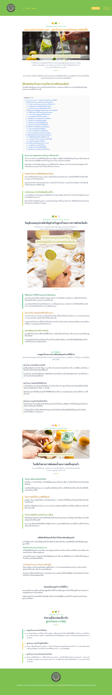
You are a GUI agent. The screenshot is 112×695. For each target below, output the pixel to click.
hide (32, 97)
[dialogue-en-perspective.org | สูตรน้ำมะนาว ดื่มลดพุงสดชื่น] (10, 8)
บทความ (34, 8)
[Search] (23, 8)
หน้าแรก (28, 8)
